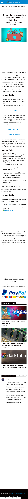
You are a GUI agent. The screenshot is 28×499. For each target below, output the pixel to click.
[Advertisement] (14, 57)
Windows (15, 12)
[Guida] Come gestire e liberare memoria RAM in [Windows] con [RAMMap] (13, 344)
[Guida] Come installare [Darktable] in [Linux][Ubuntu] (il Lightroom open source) (14, 366)
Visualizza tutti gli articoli (19, 375)
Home (2, 6)
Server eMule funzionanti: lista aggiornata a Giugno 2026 (13, 322)
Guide (11, 12)
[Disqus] (14, 426)
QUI (9, 204)
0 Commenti (19, 22)
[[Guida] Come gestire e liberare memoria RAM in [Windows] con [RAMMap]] (14, 334)
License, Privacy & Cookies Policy (18, 493)
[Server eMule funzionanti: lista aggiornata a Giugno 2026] (14, 312)
